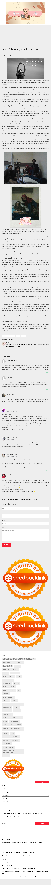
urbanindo (6, 744)
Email (3, 513)
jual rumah (19, 704)
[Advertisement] (25, 35)
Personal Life (4, 53)
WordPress (36, 883)
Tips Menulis (6, 736)
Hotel (13, 690)
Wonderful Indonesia (9, 751)
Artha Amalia (11, 360)
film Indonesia (9, 687)
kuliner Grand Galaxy (9, 717)
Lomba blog (14, 721)
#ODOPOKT (23, 336)
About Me (4, 788)
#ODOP (18, 336)
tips (12, 733)
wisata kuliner (8, 747)
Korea (16, 707)
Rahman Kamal (5, 871)
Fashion (16, 683)
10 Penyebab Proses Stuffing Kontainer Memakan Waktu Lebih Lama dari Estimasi (19, 816)
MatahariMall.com (8, 724)
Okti (8, 409)
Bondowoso (14, 673)
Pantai (5, 733)
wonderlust (5, 755)
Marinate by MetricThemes (18, 883)
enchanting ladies (7, 680)
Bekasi (17, 666)
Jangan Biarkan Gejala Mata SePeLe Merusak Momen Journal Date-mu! (16, 810)
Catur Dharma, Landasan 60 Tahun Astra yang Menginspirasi (22, 499)
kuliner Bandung (7, 714)
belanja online (10, 669)
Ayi (8, 377)
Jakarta (5, 693)
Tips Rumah (16, 736)
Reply (47, 372)
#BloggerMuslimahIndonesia (8, 336)
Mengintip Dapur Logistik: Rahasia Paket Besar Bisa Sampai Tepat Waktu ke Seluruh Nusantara (22, 807)
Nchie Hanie (10, 437)
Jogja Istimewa (7, 704)
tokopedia (5, 740)
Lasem (20, 717)
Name (3, 506)
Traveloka (15, 740)
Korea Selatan (7, 711)
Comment (4, 527)
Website (4, 520)
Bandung (7, 666)
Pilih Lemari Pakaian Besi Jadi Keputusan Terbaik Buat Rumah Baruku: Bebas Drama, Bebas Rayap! (22, 813)
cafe (19, 676)
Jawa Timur (5, 700)
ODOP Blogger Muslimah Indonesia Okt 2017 (11, 729)
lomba (5, 721)
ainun (3, 868)
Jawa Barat (8, 697)
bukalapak (8, 676)
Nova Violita (10, 454)
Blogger (5, 673)
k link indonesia (7, 707)
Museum (19, 724)
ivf (19, 690)
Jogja (14, 700)
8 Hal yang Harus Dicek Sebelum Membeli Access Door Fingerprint (16, 820)
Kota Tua (17, 710)
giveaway (5, 690)
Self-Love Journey (30, 880)
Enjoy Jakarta (6, 683)
